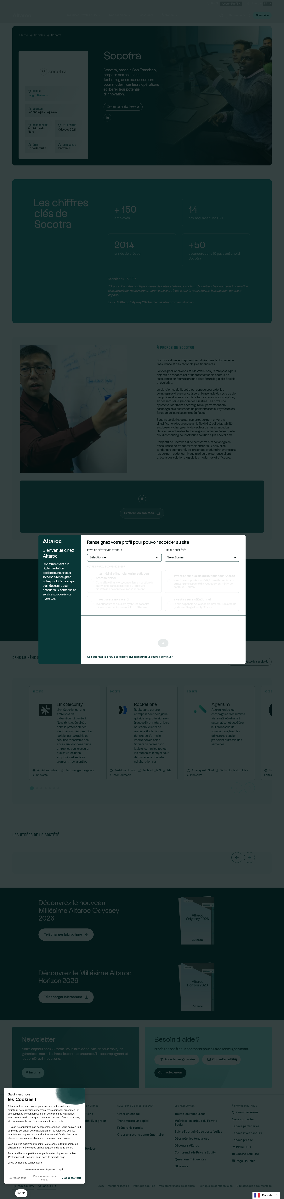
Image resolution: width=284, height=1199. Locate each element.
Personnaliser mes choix (44, 1178)
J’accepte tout (71, 1177)
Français (267, 1195)
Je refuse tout (17, 1177)
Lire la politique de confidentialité (25, 1162)
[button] (21, 1193)
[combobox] (266, 1195)
